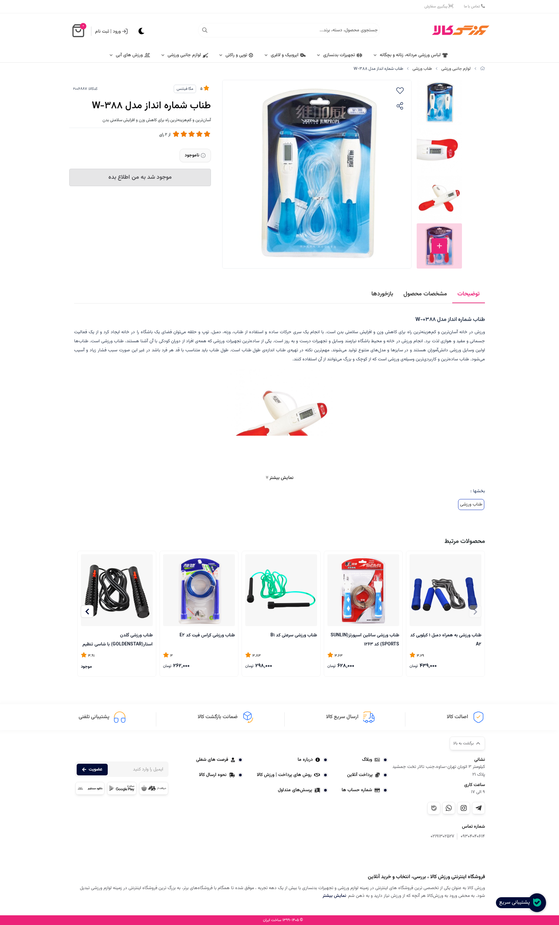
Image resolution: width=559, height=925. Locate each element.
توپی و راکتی (236, 55)
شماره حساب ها (357, 790)
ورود (117, 31)
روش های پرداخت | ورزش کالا (284, 775)
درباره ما (305, 760)
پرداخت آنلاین (360, 775)
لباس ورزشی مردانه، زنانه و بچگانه (410, 55)
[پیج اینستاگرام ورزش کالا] (463, 808)
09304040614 (473, 836)
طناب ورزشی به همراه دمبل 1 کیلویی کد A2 (445, 639)
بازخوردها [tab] (382, 294)
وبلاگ (367, 760)
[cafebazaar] (153, 788)
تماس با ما (472, 6)
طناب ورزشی (422, 69)
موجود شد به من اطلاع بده (140, 177)
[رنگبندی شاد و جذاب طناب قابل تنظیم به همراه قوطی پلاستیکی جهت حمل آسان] (281, 590)
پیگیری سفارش (436, 6)
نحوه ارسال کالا (212, 775)
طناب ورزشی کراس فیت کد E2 (207, 635)
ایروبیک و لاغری (285, 55)
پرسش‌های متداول (295, 790)
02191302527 (442, 836)
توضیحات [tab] (468, 294)
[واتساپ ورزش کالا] (448, 808)
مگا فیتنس (185, 89)
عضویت (95, 769)
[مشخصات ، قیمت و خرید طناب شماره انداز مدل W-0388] (452, 857)
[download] (89, 788)
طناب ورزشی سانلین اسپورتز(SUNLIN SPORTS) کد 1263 (365, 639)
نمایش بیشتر (280, 478)
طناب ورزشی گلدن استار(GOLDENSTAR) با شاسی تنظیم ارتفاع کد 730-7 (117, 639)
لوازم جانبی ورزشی (184, 55)
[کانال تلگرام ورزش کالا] (478, 808)
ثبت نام (102, 31)
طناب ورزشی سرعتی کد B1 (293, 635)
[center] (205, 30)
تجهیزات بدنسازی (339, 55)
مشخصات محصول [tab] (425, 294)
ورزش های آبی (129, 55)
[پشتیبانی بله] (433, 808)
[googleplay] (121, 788)
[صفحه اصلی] (482, 69)
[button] (87, 611)
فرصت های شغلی (212, 760)
